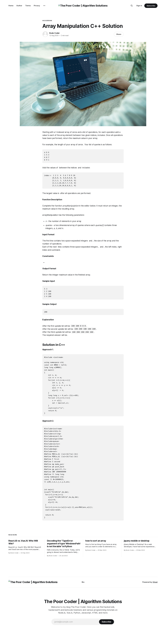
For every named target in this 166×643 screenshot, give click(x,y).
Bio (83, 582)
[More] (44, 5)
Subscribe (151, 6)
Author (19, 6)
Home (10, 6)
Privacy (37, 6)
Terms (28, 6)
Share (118, 34)
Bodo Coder (54, 33)
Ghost (155, 582)
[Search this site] (131, 5)
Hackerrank (47, 20)
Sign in (139, 6)
